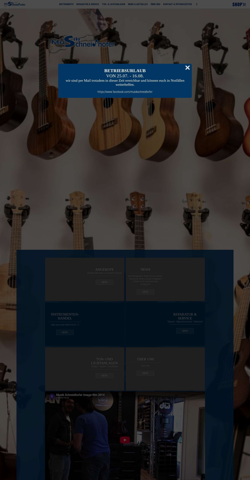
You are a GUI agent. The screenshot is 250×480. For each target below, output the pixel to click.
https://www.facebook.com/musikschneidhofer (125, 92)
